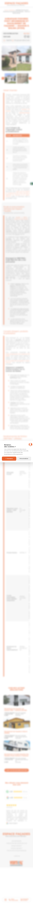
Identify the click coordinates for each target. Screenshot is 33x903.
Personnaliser (24, 458)
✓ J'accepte (9, 458)
